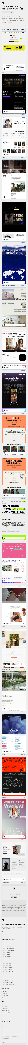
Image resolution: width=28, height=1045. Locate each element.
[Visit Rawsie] (23, 240)
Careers (3, 997)
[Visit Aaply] (23, 69)
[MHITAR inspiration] (14, 307)
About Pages (4, 993)
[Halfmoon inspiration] (14, 94)
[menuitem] (9, 29)
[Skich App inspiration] (14, 392)
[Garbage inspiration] (14, 776)
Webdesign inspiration (6, 1012)
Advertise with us (5, 1026)
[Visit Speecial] (23, 368)
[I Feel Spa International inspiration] (14, 179)
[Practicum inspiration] (14, 435)
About (3, 1004)
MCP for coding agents (9, 11)
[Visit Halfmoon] (23, 112)
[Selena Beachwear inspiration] (14, 648)
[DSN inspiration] (14, 520)
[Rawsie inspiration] (14, 221)
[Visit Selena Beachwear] (23, 666)
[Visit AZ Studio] (23, 751)
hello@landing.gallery (6, 1038)
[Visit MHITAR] (23, 325)
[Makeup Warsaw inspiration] (14, 819)
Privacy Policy (5, 1008)
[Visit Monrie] (23, 623)
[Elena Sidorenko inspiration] (14, 861)
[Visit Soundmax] (23, 154)
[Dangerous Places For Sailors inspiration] (14, 264)
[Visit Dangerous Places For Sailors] (23, 282)
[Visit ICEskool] (23, 581)
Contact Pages (5, 995)
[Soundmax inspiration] (14, 136)
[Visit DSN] (23, 538)
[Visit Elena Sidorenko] (23, 879)
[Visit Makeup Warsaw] (23, 837)
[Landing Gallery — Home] (3, 920)
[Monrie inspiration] (14, 605)
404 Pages (4, 999)
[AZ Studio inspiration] (14, 733)
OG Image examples (6, 1014)
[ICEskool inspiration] (14, 563)
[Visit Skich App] (23, 410)
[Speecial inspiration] (14, 349)
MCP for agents (5, 1006)
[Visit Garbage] (23, 794)
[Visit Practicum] (23, 453)
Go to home (14, 897)
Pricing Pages (4, 991)
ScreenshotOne (11, 927)
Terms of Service (5, 1010)
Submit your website (6, 1023)
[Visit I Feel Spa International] (23, 197)
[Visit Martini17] (23, 709)
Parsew (8, 928)
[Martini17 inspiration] (14, 691)
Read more (4, 24)
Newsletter (4, 1017)
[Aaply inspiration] (14, 51)
